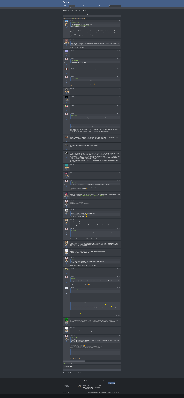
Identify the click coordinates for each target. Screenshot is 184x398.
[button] (82, 6)
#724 (119, 58)
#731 (119, 136)
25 (73, 18)
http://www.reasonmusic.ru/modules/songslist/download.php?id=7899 (92, 195)
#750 (119, 335)
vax (64, 11)
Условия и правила (97, 392)
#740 (119, 219)
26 (75, 18)
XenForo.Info (71, 395)
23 (70, 18)
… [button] (78, 18)
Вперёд (83, 18)
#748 (119, 318)
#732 (119, 144)
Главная (116, 392)
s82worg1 (79, 386)
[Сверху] (118, 392)
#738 (119, 200)
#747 (119, 287)
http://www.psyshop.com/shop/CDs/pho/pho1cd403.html (80, 25)
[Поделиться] (117, 20)
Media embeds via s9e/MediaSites (69, 396)
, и (74, 189)
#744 (119, 257)
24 (72, 18)
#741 (119, 228)
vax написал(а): (73, 211)
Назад (65, 18)
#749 (119, 327)
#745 (119, 268)
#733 (119, 152)
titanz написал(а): (74, 289)
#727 (119, 88)
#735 (119, 172)
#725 (119, 68)
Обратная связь (91, 392)
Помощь (113, 392)
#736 (119, 180)
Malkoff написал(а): (74, 22)
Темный (67, 392)
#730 (119, 113)
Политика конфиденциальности (106, 392)
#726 (119, 76)
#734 (119, 164)
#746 (119, 276)
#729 (119, 105)
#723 (119, 50)
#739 (119, 209)
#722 (119, 39)
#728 (119, 96)
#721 (119, 20)
